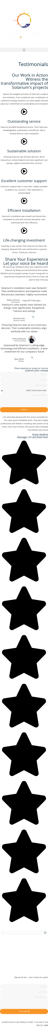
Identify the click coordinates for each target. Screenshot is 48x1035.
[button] (24, 50)
